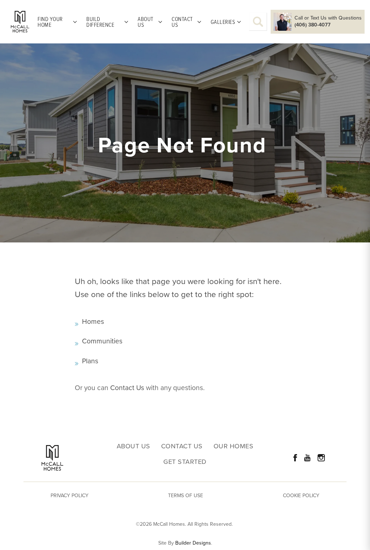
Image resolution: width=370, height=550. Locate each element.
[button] (258, 22)
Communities (102, 341)
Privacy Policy (70, 495)
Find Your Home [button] (50, 22)
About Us (133, 446)
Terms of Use (185, 495)
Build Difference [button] (100, 22)
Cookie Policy (301, 495)
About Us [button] (146, 22)
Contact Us (127, 387)
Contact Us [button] (182, 22)
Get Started (185, 462)
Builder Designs (193, 543)
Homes (93, 321)
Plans (90, 361)
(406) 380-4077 (312, 25)
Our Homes (234, 446)
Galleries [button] (223, 22)
